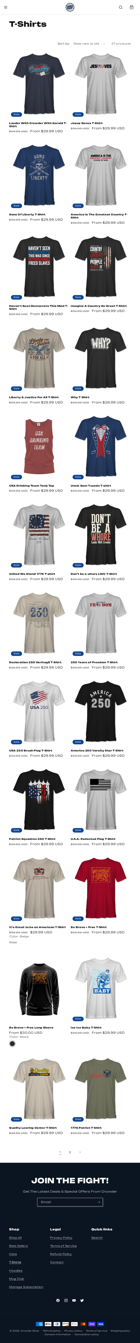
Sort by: (64, 43)
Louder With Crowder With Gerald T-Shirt (38, 125)
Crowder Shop (30, 1331)
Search (97, 1237)
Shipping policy (120, 1331)
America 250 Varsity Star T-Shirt (97, 750)
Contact (56, 1262)
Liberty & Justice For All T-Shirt (34, 397)
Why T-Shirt (80, 397)
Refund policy (52, 1331)
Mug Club (16, 1278)
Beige (12, 942)
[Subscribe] (99, 1202)
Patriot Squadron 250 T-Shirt (32, 838)
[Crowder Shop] (70, 7)
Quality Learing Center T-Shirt (33, 1127)
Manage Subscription (26, 1286)
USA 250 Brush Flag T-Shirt (30, 750)
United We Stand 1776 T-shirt (32, 573)
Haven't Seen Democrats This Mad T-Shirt (38, 308)
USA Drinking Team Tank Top (31, 485)
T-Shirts (15, 1262)
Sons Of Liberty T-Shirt (27, 214)
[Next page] (80, 1152)
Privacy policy (74, 1331)
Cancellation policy (87, 1334)
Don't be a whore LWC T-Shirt (94, 573)
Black (12, 1043)
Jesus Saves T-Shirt (87, 123)
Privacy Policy (61, 1237)
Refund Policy (61, 1254)
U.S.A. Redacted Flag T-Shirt (93, 838)
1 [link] (60, 1152)
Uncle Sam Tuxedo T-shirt (91, 485)
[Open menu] (5, 7)
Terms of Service (63, 1245)
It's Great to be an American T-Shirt (37, 927)
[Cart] (132, 7)
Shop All (15, 1237)
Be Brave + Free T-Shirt (89, 927)
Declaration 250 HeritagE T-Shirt (35, 662)
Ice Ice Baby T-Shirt (86, 1027)
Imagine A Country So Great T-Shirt (99, 306)
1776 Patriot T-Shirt (86, 1127)
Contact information (57, 1334)
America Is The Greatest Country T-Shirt (99, 216)
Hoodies (15, 1270)
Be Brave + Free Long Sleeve (31, 1027)
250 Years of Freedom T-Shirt (94, 662)
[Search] (121, 7)
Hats (13, 1254)
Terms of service (96, 1331)
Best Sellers (18, 1245)
